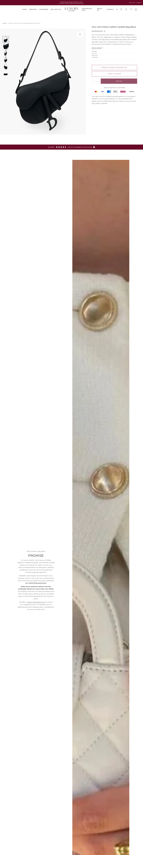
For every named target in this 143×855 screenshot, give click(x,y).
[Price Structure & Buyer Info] (104, 31)
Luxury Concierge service (36, 602)
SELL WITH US (56, 9)
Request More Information (114, 67)
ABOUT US (99, 9)
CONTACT (110, 9)
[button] (116, 10)
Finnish (138, 2)
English (132, 2)
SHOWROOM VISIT (87, 9)
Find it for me (114, 74)
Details (94, 51)
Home (4, 23)
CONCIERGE (43, 9)
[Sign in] (126, 9)
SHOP (24, 9)
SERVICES (33, 9)
